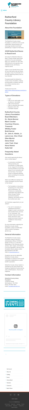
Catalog (8, 374)
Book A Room (9, 388)
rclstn (21, 343)
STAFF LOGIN (14, 399)
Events (8, 377)
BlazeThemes (17, 402)
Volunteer (9, 383)
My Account (9, 369)
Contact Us (9, 385)
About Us (9, 372)
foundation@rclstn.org (14, 286)
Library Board (9, 380)
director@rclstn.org (14, 252)
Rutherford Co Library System (12, 343)
